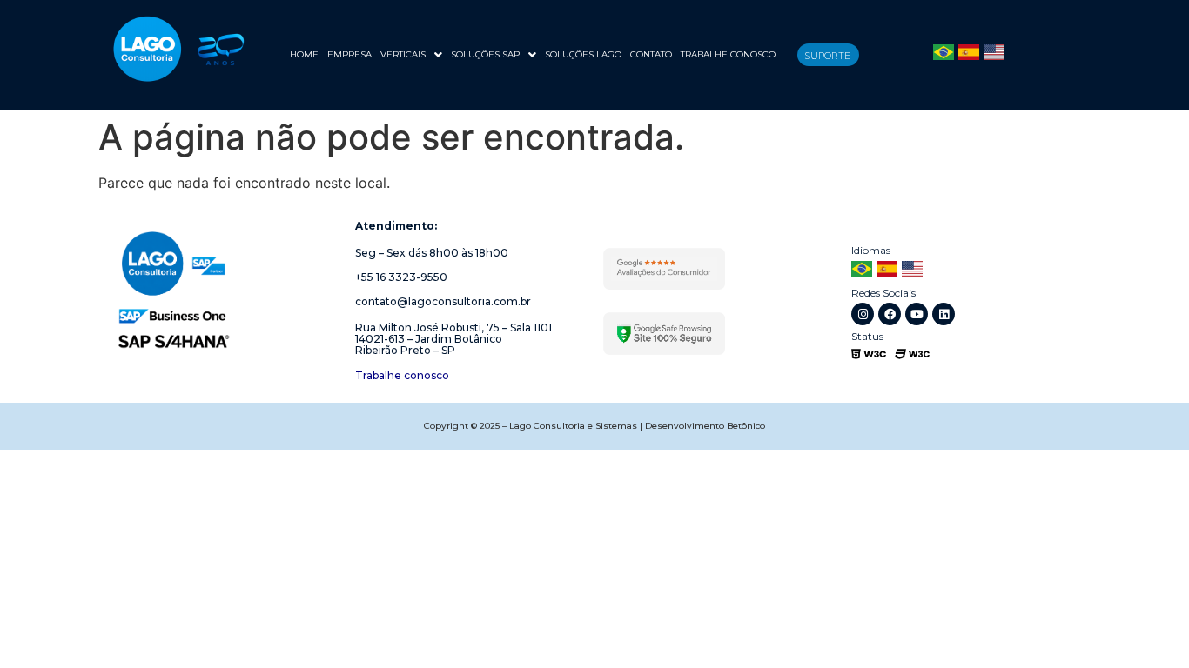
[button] (411, 54)
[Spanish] (968, 54)
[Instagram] (862, 314)
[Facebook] (889, 314)
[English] (994, 54)
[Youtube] (916, 314)
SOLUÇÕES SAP (485, 54)
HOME (304, 54)
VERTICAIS (403, 54)
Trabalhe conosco (402, 375)
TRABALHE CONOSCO (728, 54)
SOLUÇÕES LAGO (583, 54)
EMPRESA (349, 54)
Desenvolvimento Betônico (705, 425)
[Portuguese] (943, 54)
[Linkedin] (943, 314)
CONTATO (651, 54)
